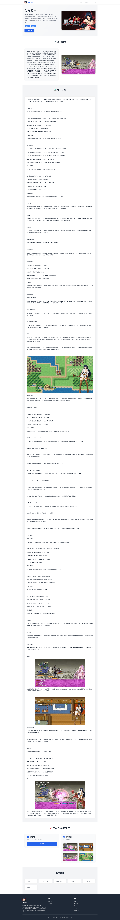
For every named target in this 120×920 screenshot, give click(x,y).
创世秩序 (76, 901)
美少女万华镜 (76, 906)
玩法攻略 (88, 2)
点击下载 (94, 2)
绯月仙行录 (76, 910)
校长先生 (76, 908)
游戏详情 (82, 2)
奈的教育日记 (76, 903)
